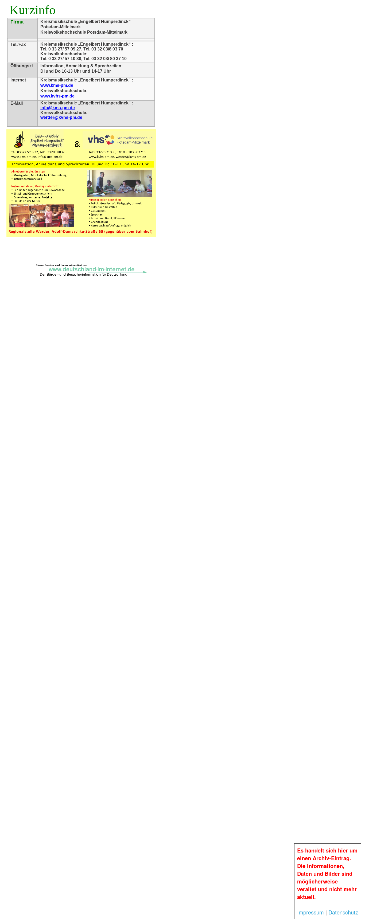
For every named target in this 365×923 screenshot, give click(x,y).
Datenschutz (343, 912)
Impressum (310, 912)
